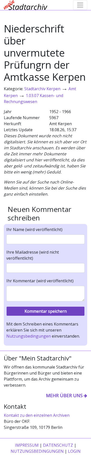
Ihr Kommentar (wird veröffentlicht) (40, 281)
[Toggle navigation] (80, 5)
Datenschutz (58, 445)
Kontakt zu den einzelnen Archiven (37, 415)
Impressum (27, 445)
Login (74, 451)
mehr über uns (64, 395)
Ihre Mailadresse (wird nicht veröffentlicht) (32, 255)
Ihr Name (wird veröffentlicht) (34, 229)
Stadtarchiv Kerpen (42, 88)
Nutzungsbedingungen (28, 336)
